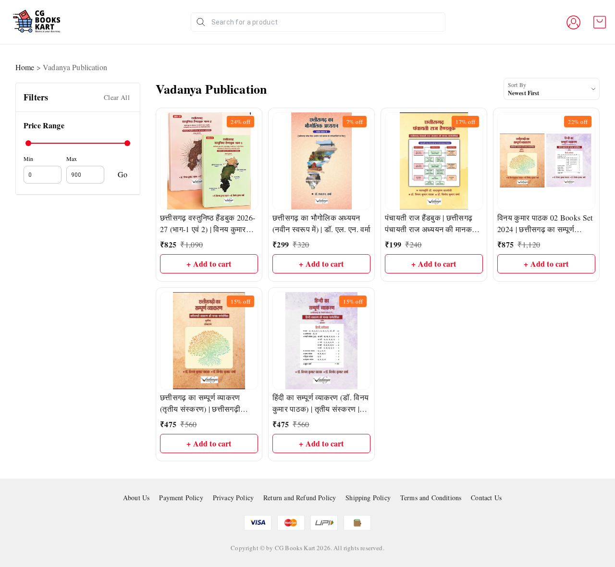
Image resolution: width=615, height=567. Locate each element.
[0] (599, 22)
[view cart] (599, 22)
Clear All (117, 97)
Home (25, 67)
